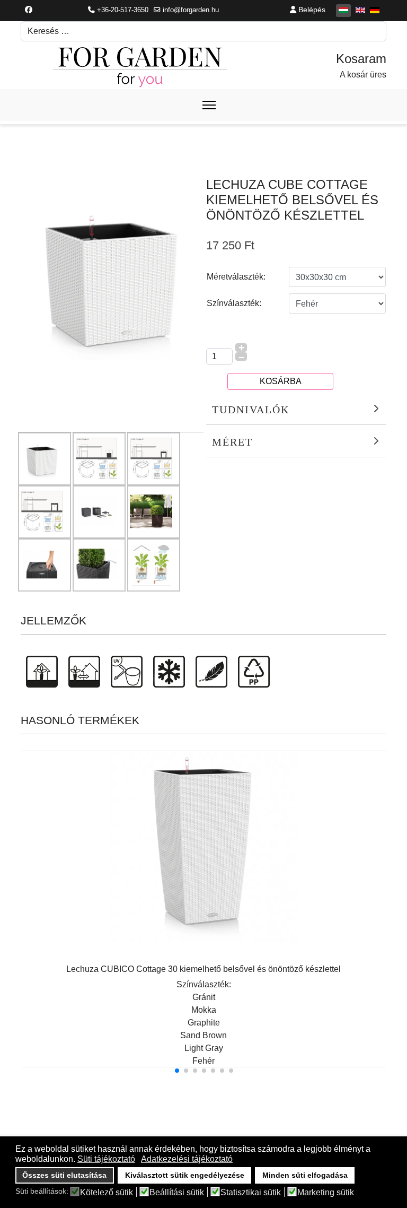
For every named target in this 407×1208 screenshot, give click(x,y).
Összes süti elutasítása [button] (64, 1175)
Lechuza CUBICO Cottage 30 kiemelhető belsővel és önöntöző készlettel (203, 969)
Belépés (310, 9)
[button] (177, 1070)
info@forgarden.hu (191, 10)
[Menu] (209, 105)
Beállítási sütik (176, 1192)
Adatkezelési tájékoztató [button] (187, 1158)
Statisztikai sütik (250, 1192)
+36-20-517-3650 (122, 10)
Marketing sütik (325, 1192)
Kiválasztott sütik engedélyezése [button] (184, 1175)
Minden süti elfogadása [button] (305, 1175)
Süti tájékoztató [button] (106, 1158)
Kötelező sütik (106, 1192)
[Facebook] (28, 9)
